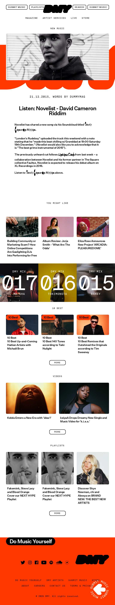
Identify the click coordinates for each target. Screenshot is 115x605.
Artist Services (54, 18)
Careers (39, 585)
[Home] (57, 9)
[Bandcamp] (67, 562)
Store (86, 18)
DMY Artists (55, 580)
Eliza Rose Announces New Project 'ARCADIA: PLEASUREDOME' (92, 244)
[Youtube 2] (43, 562)
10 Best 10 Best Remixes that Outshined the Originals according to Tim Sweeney (92, 345)
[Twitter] (23, 562)
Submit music (16, 7)
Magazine (31, 18)
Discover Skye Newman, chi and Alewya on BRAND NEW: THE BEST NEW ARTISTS (92, 496)
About (25, 585)
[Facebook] (36, 562)
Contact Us (57, 585)
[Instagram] (30, 562)
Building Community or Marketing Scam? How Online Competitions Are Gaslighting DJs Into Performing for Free (22, 248)
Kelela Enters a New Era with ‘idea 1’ (29, 418)
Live (74, 18)
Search (79, 7)
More (57, 362)
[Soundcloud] (59, 562)
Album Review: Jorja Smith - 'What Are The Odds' (56, 244)
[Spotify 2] (51, 562)
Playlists (37, 7)
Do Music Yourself (28, 580)
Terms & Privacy (81, 585)
